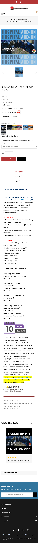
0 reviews (4, 99)
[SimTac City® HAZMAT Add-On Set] (30, 127)
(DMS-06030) (25, 200)
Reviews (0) (19, 176)
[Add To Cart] (23, 439)
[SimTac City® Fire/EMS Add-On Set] (19, 127)
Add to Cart (8, 159)
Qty (2, 153)
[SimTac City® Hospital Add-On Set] (19, 47)
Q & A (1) (19, 181)
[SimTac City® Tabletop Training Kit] (3, 127)
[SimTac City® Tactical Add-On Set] (3, 132)
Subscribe (35, 494)
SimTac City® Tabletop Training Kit (19, 460)
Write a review (8, 102)
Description (19, 172)
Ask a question (8, 105)
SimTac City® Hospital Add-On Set (20, 22)
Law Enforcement (20, 19)
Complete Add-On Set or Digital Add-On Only (17, 141)
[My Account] (22, 2)
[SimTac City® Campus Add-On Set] (14, 127)
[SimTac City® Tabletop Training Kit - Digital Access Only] (9, 127)
